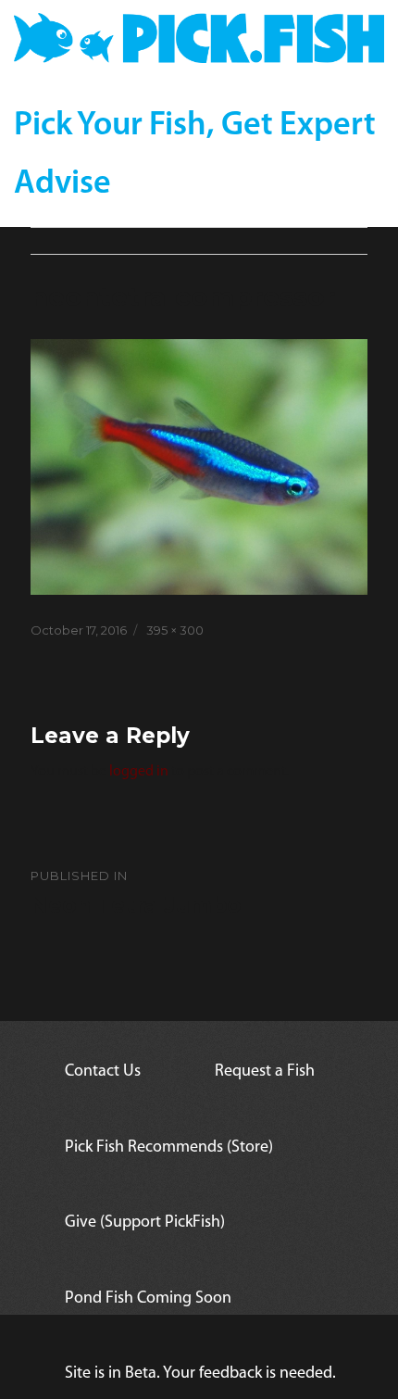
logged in (138, 771)
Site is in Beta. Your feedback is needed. (200, 1374)
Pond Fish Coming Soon (148, 1299)
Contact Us (103, 1072)
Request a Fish (265, 1072)
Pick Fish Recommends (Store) (169, 1148)
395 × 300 (175, 630)
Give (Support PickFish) (145, 1223)
